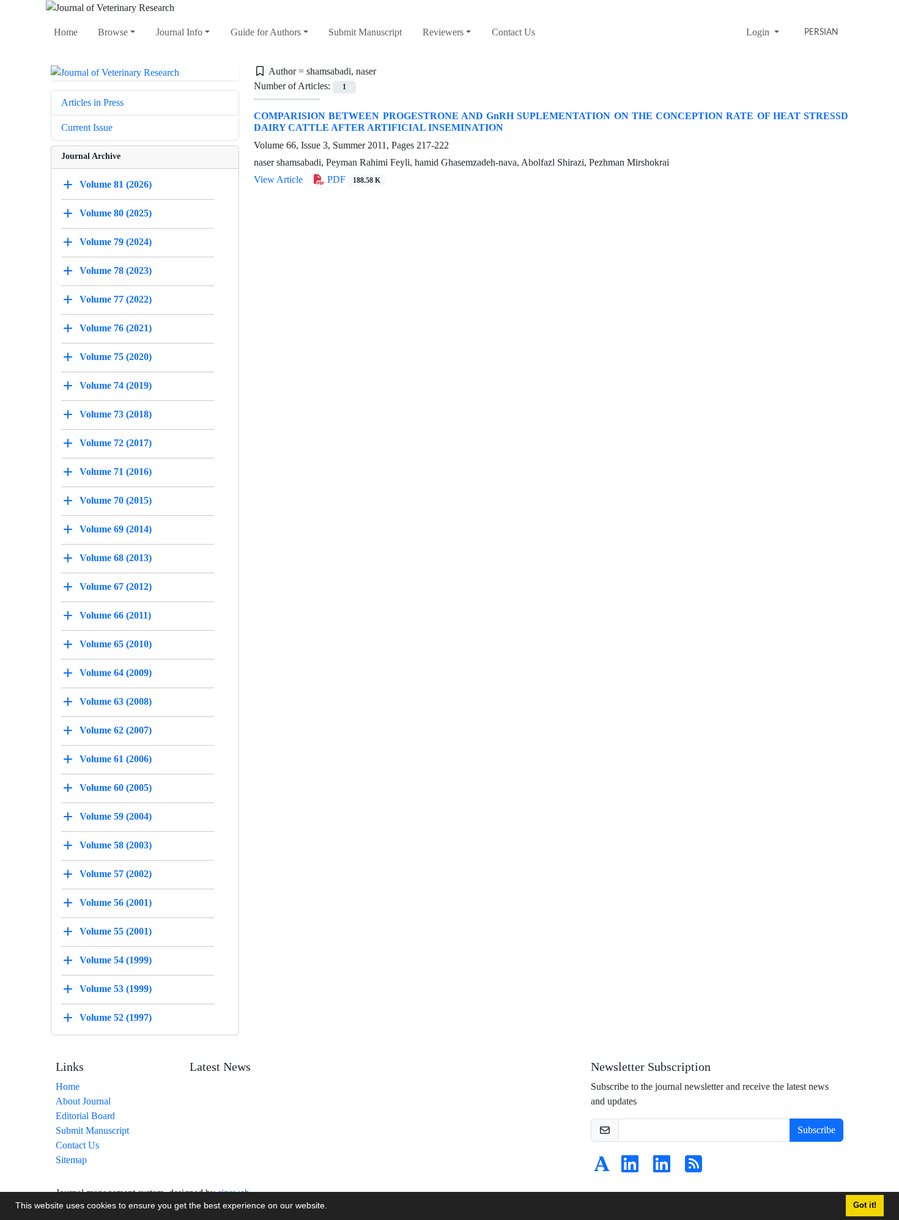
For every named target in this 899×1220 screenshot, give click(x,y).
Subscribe (816, 1130)
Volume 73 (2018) (116, 414)
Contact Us (513, 32)
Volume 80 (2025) (116, 213)
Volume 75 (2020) (116, 356)
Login (759, 32)
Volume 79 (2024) (116, 242)
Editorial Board (85, 1116)
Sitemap (71, 1160)
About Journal (83, 1101)
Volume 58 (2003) (116, 845)
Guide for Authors (266, 32)
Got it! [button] (864, 1205)
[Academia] (602, 1168)
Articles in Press (92, 102)
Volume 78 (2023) (116, 270)
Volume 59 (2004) (116, 816)
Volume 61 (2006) (116, 759)
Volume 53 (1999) (116, 988)
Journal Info (179, 32)
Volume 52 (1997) (116, 1017)
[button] (331, 1207)
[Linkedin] (630, 1168)
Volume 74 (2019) (116, 385)
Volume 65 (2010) (116, 644)
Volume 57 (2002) (116, 874)
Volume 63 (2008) (116, 701)
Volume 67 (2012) (116, 586)
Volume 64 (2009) (116, 672)
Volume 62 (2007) (116, 730)
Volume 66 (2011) (115, 615)
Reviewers (443, 32)
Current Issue (87, 127)
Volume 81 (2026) (116, 184)
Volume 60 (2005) (116, 787)
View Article (278, 179)
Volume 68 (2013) (116, 558)
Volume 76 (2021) (116, 328)
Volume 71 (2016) (116, 471)
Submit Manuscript (365, 32)
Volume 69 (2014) (116, 529)
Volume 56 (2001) (116, 902)
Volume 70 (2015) (116, 500)
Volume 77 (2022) (116, 299)
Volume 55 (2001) (116, 931)
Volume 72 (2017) (116, 443)
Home (66, 32)
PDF (352, 179)
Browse (113, 32)
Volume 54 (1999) (116, 960)
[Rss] (693, 1168)
